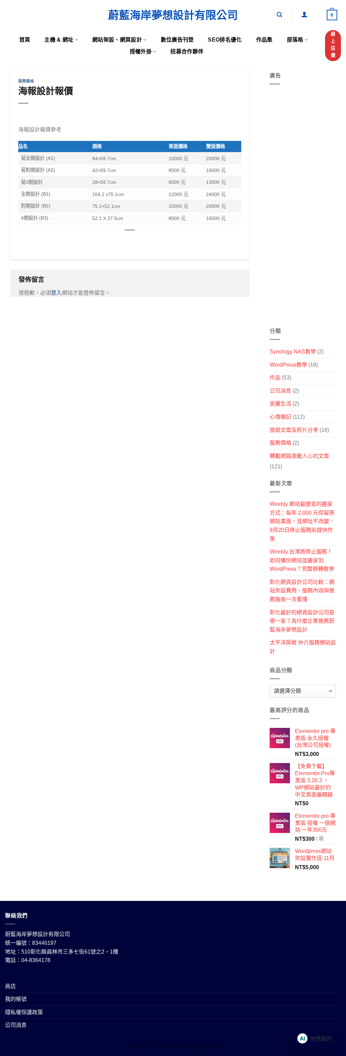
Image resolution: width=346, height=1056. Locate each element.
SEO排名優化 (225, 40)
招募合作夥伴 (186, 51)
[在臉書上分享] (105, 241)
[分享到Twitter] (117, 241)
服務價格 (26, 81)
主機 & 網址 (58, 40)
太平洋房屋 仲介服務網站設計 (303, 647)
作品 (275, 377)
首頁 (24, 40)
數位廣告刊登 (177, 40)
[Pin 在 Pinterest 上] (142, 241)
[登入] (304, 14)
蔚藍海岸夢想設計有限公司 (173, 15)
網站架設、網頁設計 (117, 40)
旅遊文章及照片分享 (294, 430)
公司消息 (280, 391)
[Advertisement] (303, 208)
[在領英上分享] (154, 241)
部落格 (295, 40)
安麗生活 (280, 404)
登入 (56, 293)
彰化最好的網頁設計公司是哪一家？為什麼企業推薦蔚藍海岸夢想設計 (302, 621)
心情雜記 (280, 417)
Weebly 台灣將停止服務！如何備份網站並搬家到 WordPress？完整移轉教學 (302, 560)
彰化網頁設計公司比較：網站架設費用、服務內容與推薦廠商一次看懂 (302, 590)
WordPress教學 (288, 365)
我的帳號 (16, 999)
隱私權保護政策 (24, 1012)
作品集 (264, 40)
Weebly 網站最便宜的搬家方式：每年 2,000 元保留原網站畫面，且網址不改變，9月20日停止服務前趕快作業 (302, 521)
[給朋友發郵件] (129, 241)
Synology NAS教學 (293, 351)
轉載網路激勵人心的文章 (299, 456)
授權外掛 (141, 51)
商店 (10, 986)
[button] (279, 14)
